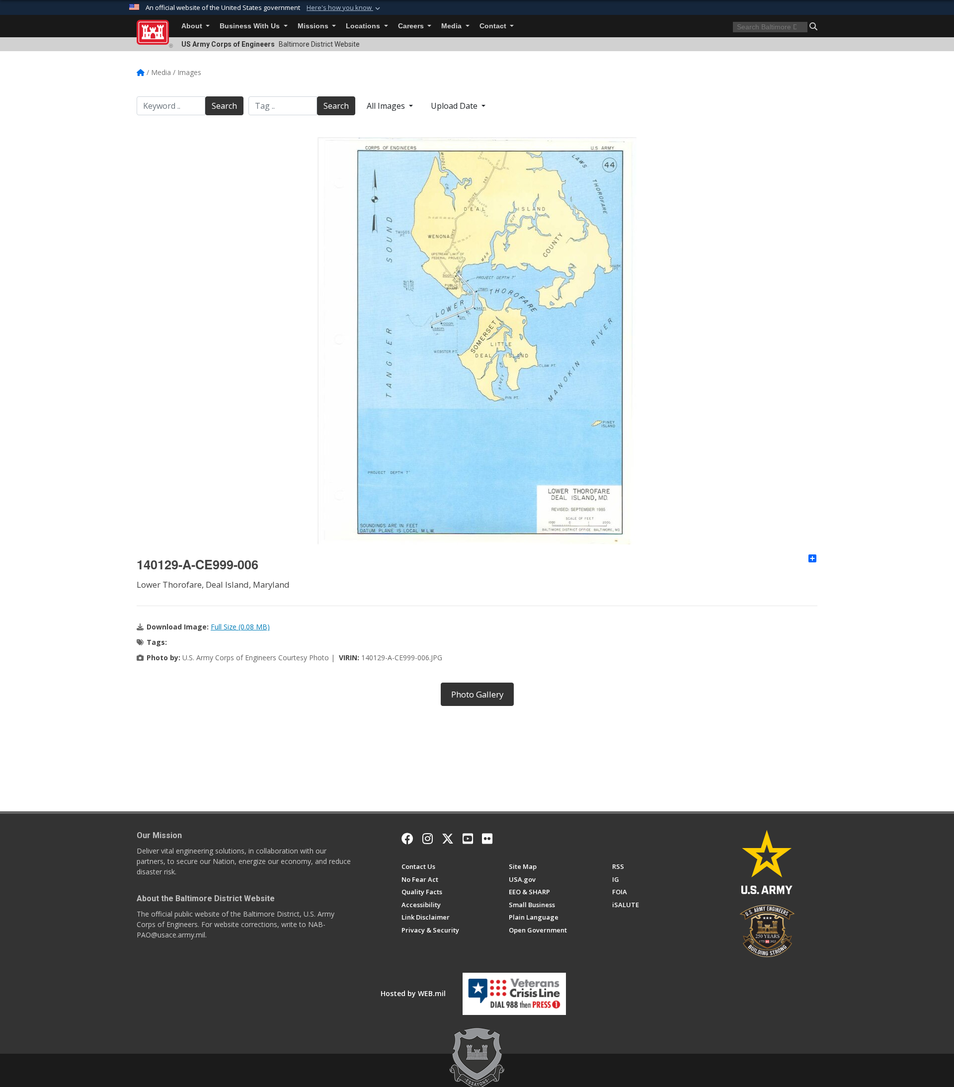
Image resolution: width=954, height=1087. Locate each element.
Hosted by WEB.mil (413, 993)
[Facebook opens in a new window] (407, 839)
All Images (387, 105)
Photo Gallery (477, 694)
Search (224, 105)
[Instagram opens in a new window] (427, 839)
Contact (493, 26)
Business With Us (251, 26)
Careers (412, 26)
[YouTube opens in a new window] (468, 839)
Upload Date (455, 105)
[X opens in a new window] (448, 839)
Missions (314, 26)
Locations (364, 26)
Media (452, 26)
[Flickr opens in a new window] (487, 839)
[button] (344, 8)
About (192, 26)
